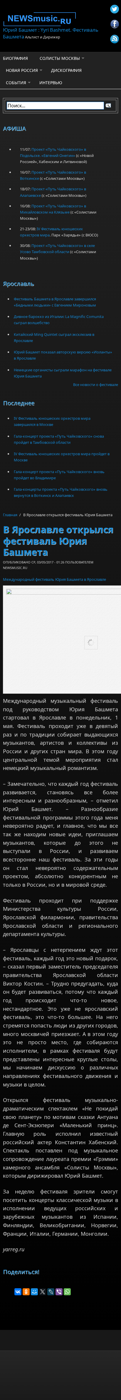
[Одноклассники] (26, 1291)
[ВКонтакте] (17, 1291)
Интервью (50, 82)
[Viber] (59, 1291)
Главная (10, 514)
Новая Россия (22, 70)
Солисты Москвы (60, 58)
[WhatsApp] (67, 1291)
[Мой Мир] (34, 1291)
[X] (42, 1291)
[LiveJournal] (50, 1291)
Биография (15, 58)
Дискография (66, 70)
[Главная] (60, 19)
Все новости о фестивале (95, 384)
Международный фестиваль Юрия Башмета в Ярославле (54, 579)
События (16, 82)
